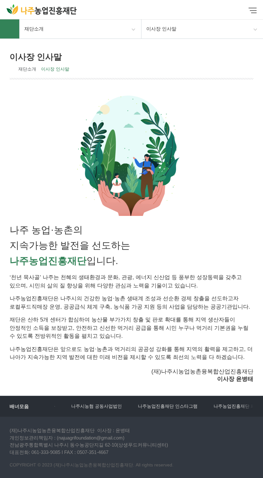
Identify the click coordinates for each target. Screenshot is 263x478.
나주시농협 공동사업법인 (88, 406)
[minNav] (253, 10)
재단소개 (27, 69)
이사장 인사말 (55, 69)
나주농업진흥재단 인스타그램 (159, 406)
